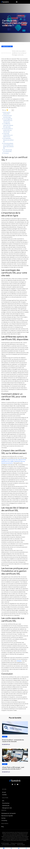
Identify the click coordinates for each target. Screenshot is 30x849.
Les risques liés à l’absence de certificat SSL (8, 140)
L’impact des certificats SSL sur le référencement (8, 135)
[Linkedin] (12, 784)
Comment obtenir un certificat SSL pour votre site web (8, 130)
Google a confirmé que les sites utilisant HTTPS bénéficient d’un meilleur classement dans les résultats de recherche (13, 461)
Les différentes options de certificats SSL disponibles (8, 125)
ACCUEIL (4, 789)
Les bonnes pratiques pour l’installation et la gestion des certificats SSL (8, 146)
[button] (16, 2)
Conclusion (6, 153)
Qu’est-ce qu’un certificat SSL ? (6, 113)
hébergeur (19, 660)
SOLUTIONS (5, 797)
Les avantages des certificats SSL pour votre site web (7, 120)
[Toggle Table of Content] (12, 110)
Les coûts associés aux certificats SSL (7, 150)
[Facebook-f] (15, 784)
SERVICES (3, 810)
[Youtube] (17, 784)
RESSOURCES (4, 823)
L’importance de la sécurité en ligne (7, 116)
